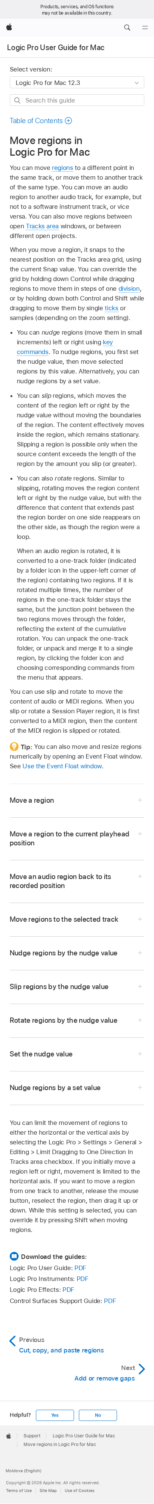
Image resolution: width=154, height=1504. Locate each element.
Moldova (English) (23, 1470)
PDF (80, 1268)
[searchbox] (77, 100)
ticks (111, 308)
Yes (55, 1415)
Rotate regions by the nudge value (63, 1020)
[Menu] (145, 28)
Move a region (32, 800)
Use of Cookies (80, 1490)
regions (62, 167)
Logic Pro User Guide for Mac (56, 47)
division (129, 288)
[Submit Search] (18, 100)
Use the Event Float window (62, 766)
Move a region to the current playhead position (70, 838)
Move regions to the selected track (64, 919)
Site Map (48, 1490)
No (98, 1415)
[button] (127, 28)
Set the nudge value (41, 1054)
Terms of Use (19, 1490)
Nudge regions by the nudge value (64, 953)
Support (32, 1436)
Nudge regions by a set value (55, 1087)
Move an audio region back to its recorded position (60, 881)
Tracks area (42, 226)
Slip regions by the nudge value (59, 986)
